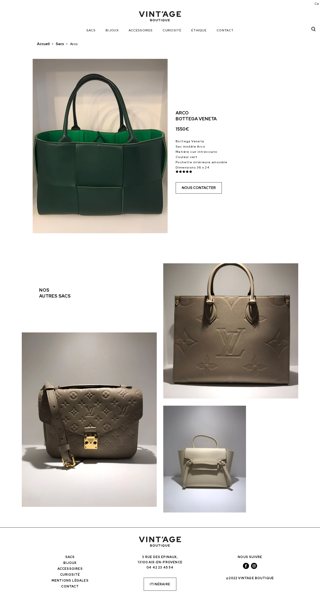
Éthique (199, 30)
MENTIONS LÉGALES (70, 580)
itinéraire (160, 584)
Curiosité (172, 30)
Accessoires (141, 30)
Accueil (43, 44)
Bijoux (112, 30)
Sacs (91, 30)
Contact (225, 30)
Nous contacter (199, 188)
